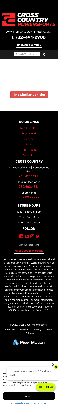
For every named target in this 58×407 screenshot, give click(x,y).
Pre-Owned (29, 133)
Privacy (37, 329)
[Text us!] (45, 387)
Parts (29, 144)
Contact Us (29, 155)
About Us (10, 329)
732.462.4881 (29, 186)
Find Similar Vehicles (29, 94)
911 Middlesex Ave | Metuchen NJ (30, 32)
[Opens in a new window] (44, 54)
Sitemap (30, 333)
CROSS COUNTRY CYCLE (29, 250)
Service (29, 138)
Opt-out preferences (20, 403)
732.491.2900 (29, 176)
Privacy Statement (39, 403)
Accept (29, 396)
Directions (24, 329)
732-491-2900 (30, 37)
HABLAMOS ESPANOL (29, 45)
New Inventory (29, 128)
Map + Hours (29, 149)
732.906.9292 (29, 197)
